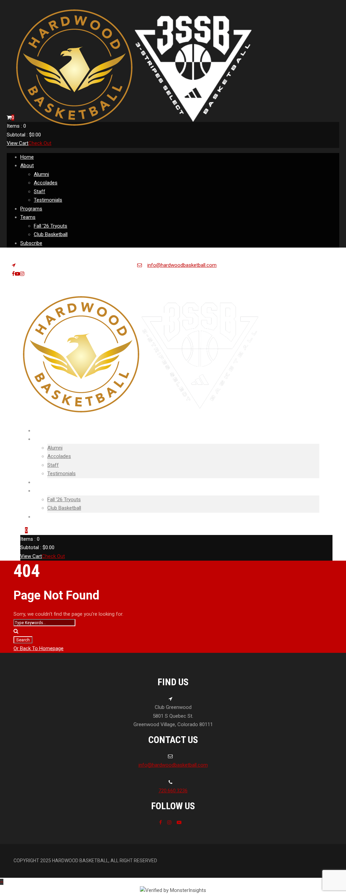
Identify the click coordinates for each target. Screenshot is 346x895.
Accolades (45, 183)
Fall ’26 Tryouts (50, 226)
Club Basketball (51, 234)
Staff (39, 191)
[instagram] (22, 274)
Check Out (39, 143)
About (27, 165)
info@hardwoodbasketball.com (182, 265)
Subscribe (31, 243)
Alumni (41, 174)
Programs (31, 209)
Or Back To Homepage (39, 648)
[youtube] (17, 274)
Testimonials (48, 200)
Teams (27, 217)
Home (27, 157)
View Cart (17, 143)
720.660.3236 (173, 791)
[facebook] (13, 274)
